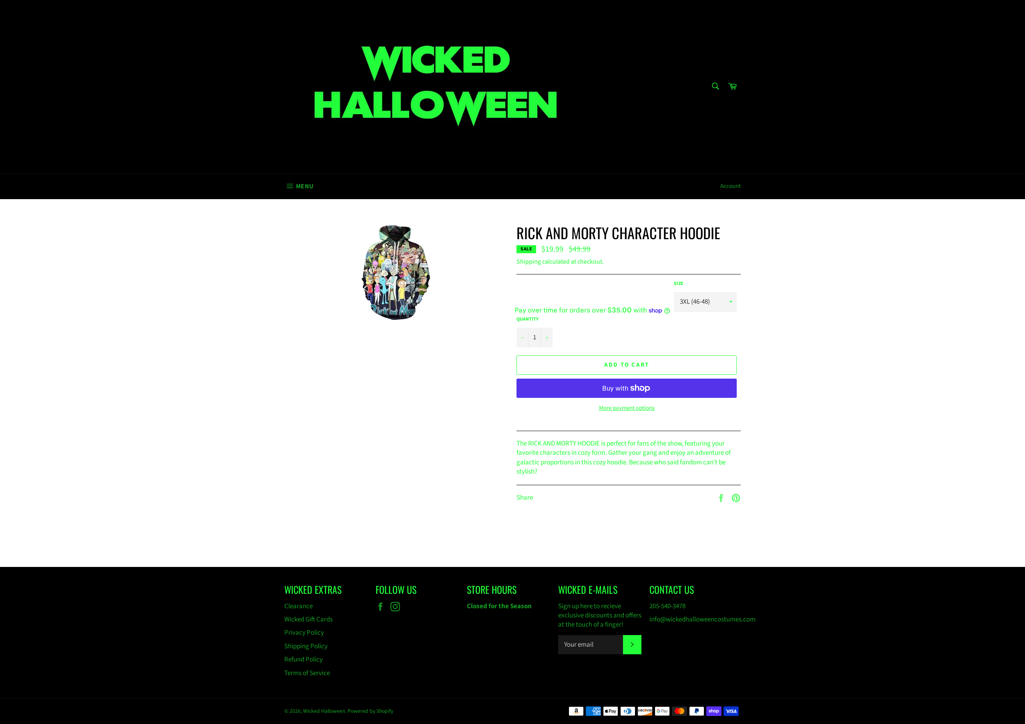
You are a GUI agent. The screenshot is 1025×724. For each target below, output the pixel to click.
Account (730, 186)
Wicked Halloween (324, 711)
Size (678, 283)
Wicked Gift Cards (308, 619)
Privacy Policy (304, 632)
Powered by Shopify (370, 711)
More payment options (627, 408)
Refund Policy (303, 659)
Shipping (529, 261)
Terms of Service (307, 673)
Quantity (528, 319)
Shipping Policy (306, 646)
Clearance (298, 606)
